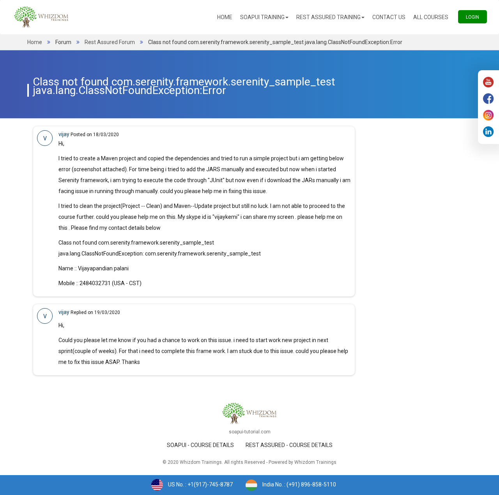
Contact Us (390, 17)
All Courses (432, 17)
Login (476, 17)
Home (226, 17)
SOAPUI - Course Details (200, 445)
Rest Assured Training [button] (328, 17)
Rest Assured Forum (110, 42)
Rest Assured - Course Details (289, 445)
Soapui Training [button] (262, 17)
